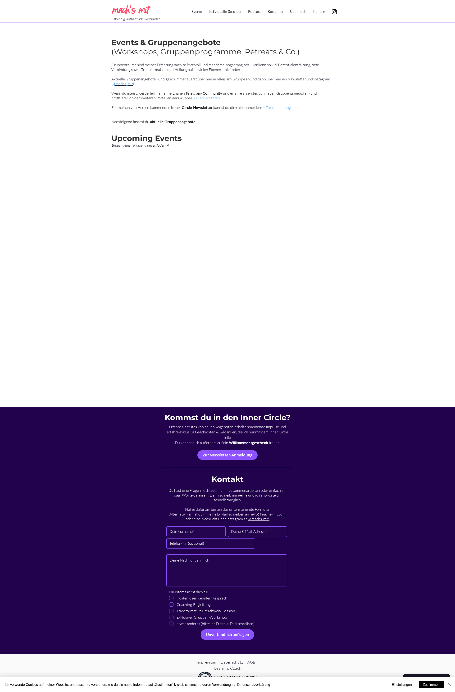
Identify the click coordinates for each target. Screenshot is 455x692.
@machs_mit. (258, 518)
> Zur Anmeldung (277, 107)
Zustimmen (431, 684)
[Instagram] (334, 11)
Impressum (206, 662)
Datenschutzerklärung (253, 684)
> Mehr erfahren (206, 98)
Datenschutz (232, 662)
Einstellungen (402, 684)
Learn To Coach (227, 668)
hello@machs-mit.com (268, 514)
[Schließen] (449, 684)
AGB (251, 662)
